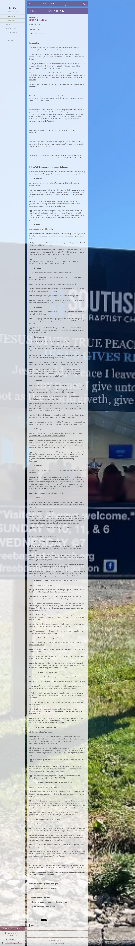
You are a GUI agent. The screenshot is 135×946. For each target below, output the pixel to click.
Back (32, 925)
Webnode (61, 943)
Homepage (11, 16)
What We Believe (11, 28)
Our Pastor (11, 20)
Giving (11, 36)
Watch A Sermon (11, 32)
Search (84, 3)
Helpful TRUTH (11, 24)
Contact (11, 40)
